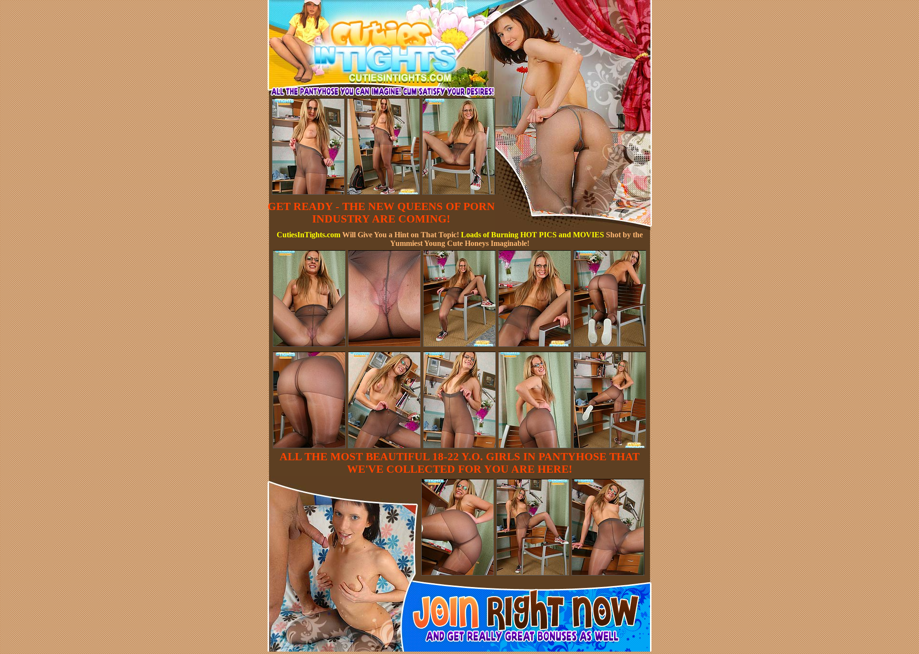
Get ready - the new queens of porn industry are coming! (381, 212)
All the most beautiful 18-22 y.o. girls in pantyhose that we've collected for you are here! (459, 463)
